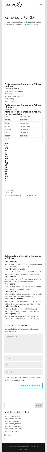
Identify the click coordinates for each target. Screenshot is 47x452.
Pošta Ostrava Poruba (11, 421)
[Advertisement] (23, 55)
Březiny (13, 261)
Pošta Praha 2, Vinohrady (13, 429)
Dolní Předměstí (17, 269)
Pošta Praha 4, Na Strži (12, 416)
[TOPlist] (7, 435)
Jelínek (13, 276)
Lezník (13, 284)
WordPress (23, 449)
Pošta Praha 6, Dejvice (11, 431)
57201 (10, 94)
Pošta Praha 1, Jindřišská (12, 424)
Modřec (13, 291)
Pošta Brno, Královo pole (12, 426)
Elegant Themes (23, 447)
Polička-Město (16, 298)
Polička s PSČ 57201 (31, 25)
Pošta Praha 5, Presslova (12, 419)
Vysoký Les (15, 313)
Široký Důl (14, 306)
